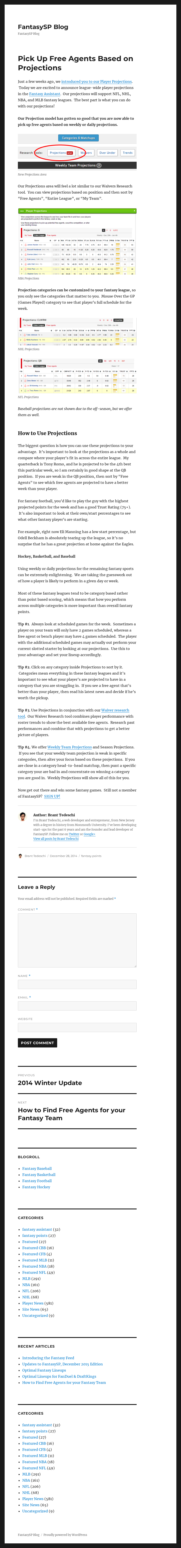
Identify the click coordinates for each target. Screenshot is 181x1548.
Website (25, 1019)
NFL (26, 1291)
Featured (30, 1241)
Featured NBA (34, 1266)
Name (24, 976)
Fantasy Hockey (36, 1187)
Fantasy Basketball (38, 1174)
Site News (31, 1309)
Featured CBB (34, 1248)
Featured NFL (34, 1272)
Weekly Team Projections (69, 747)
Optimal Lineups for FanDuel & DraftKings (59, 1376)
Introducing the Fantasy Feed (48, 1358)
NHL (26, 1297)
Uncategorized (35, 1315)
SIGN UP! (52, 796)
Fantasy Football (37, 1181)
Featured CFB (34, 1254)
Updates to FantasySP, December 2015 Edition (62, 1364)
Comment (28, 909)
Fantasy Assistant (44, 94)
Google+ (90, 834)
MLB (26, 1278)
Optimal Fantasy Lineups (44, 1370)
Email (24, 997)
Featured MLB (34, 1260)
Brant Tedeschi (35, 856)
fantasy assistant (37, 1229)
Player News (32, 1303)
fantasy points (91, 856)
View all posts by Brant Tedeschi (56, 839)
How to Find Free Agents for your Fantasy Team (64, 1382)
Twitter (74, 834)
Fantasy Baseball (37, 1168)
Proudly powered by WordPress (65, 1535)
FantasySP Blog (43, 27)
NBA (26, 1285)
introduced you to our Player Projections (96, 81)
